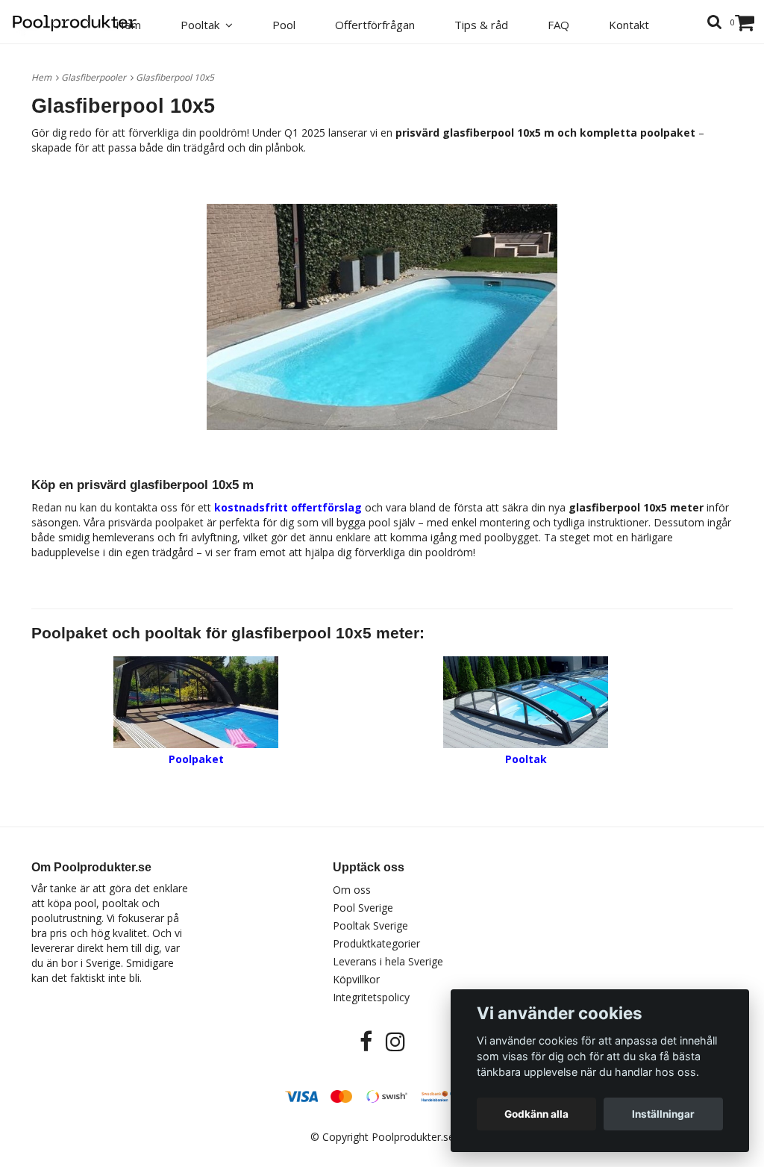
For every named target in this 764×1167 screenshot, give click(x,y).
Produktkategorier (376, 943)
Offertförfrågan (375, 24)
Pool (283, 24)
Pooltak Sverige (370, 925)
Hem (43, 77)
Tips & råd (481, 24)
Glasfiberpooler (96, 77)
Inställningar (663, 1114)
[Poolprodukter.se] (82, 20)
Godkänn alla (536, 1114)
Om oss (352, 890)
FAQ (558, 24)
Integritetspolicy (371, 997)
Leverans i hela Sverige (388, 961)
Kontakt (629, 24)
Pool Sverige (363, 907)
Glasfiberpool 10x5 (176, 77)
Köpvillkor (356, 979)
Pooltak (203, 24)
